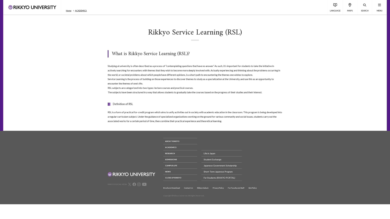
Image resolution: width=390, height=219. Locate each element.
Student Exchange (212, 159)
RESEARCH (170, 153)
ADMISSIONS (171, 159)
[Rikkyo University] (32, 7)
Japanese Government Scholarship (220, 165)
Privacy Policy (218, 188)
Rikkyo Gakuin (203, 188)
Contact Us (188, 188)
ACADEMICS (81, 10)
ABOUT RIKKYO (172, 141)
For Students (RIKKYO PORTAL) (219, 177)
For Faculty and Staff (236, 188)
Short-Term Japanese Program (218, 171)
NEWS (168, 171)
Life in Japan (209, 153)
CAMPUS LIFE (171, 165)
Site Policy (252, 188)
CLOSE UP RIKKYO (173, 178)
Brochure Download (171, 188)
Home (68, 10)
